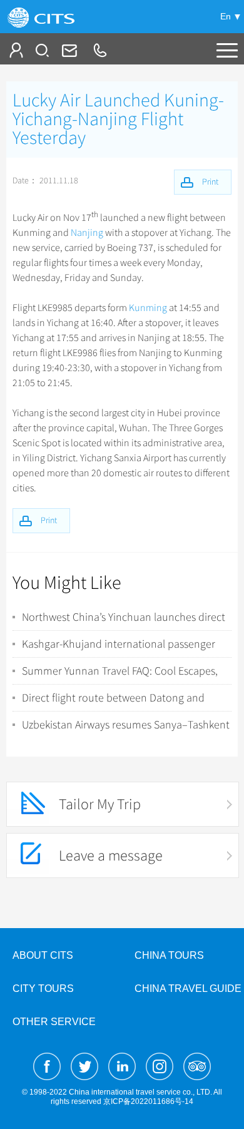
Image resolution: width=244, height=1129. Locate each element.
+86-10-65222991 (99, 50)
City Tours (43, 988)
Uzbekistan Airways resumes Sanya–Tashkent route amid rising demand (126, 725)
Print (49, 520)
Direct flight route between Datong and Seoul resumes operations (113, 698)
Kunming (148, 308)
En (225, 16)
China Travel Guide (188, 988)
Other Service (54, 1021)
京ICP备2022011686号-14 (148, 1101)
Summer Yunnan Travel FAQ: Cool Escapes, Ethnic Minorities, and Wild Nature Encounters (120, 671)
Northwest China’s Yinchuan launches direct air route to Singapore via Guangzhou (123, 617)
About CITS (43, 955)
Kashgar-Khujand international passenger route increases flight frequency (118, 644)
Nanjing (87, 233)
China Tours (169, 955)
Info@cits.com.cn (68, 50)
